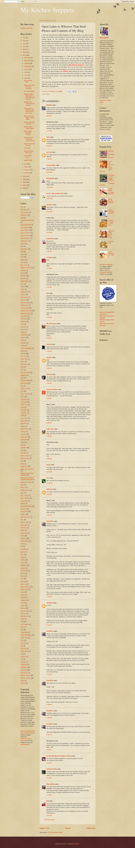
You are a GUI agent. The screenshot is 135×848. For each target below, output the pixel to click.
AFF (22, 207)
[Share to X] (72, 91)
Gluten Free (24, 404)
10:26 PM (49, 172)
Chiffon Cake (24, 305)
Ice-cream (24, 434)
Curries (23, 345)
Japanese (23, 447)
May (25, 78)
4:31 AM (49, 351)
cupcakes (23, 343)
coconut (23, 329)
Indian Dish (24, 437)
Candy (22, 289)
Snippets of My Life (26, 28)
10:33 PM (49, 187)
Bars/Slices (24, 249)
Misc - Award (24, 495)
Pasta (22, 536)
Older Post (90, 828)
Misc (48, 94)
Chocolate (24, 316)
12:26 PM (49, 483)
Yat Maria (50, 257)
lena (48, 478)
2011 (24, 55)
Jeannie (49, 344)
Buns (22, 284)
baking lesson (25, 241)
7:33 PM (49, 674)
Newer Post (44, 828)
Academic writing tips (106, 264)
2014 (24, 46)
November (27, 60)
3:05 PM (49, 494)
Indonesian (24, 439)
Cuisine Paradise (52, 389)
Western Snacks (26, 678)
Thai (22, 646)
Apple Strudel (28, 160)
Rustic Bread (24, 589)
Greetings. (24, 413)
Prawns (23, 562)
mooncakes (24, 501)
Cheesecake (24, 297)
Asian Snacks (25, 235)
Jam (22, 445)
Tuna (22, 659)
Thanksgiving (25, 651)
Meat (22, 485)
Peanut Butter (25, 541)
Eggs (22, 378)
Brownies (23, 278)
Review (23, 576)
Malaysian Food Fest (27, 469)
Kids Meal (24, 453)
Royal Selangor (25, 587)
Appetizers (24, 215)
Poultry (23, 560)
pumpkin (23, 568)
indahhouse (50, 238)
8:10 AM (49, 795)
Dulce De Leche (25, 372)
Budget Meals (25, 281)
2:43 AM (49, 317)
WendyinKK (51, 178)
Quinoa (23, 573)
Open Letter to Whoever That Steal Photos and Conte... (29, 110)
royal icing (24, 584)
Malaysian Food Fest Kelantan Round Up (27, 478)
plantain (23, 552)
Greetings (23, 410)
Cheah (49, 465)
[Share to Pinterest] (76, 91)
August (26, 69)
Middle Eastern (25, 490)
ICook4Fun (50, 521)
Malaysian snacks (26, 482)
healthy (23, 426)
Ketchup (49, 374)
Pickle (22, 544)
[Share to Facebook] (74, 91)
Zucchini (23, 683)
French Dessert (25, 394)
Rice (22, 578)
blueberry (23, 270)
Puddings (23, 565)
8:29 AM (49, 423)
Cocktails (23, 327)
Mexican (23, 487)
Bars (22, 246)
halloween (24, 423)
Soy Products (25, 624)
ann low (49, 152)
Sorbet (23, 619)
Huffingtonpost (25, 744)
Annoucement (25, 212)
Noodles (23, 514)
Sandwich (23, 600)
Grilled (22, 415)
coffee (22, 332)
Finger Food (24, 388)
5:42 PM (49, 515)
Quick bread (24, 570)
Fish (22, 391)
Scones (23, 605)
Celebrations (24, 292)
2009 (24, 179)
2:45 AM (49, 338)
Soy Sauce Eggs (29, 91)
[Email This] (68, 91)
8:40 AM (49, 436)
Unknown (50, 489)
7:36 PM (49, 704)
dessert (23, 353)
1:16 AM (49, 251)
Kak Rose (50, 205)
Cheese (23, 294)
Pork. (22, 554)
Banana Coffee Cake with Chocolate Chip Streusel (29, 96)
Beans (22, 254)
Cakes (22, 286)
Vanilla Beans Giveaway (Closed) (111, 191)
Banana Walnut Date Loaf (28, 151)
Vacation (23, 662)
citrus (22, 324)
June (26, 75)
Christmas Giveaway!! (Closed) (111, 154)
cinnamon (23, 321)
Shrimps (23, 613)
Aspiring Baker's (25, 238)
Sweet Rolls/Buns (26, 635)
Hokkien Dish (25, 429)
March (26, 167)
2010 (24, 176)
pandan (23, 530)
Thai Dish (23, 648)
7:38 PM (49, 718)
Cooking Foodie (52, 769)
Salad (22, 592)
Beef (22, 257)
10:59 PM (49, 198)
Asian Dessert (25, 227)
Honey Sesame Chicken (110, 201)
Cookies (23, 337)
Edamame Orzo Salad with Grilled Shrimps (29, 139)
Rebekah (49, 105)
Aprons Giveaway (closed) (29, 144)
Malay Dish (24, 466)
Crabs (22, 340)
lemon (22, 464)
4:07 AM (49, 815)
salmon (23, 595)
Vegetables (24, 667)
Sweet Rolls (24, 632)
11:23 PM (49, 212)
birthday (23, 260)
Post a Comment (49, 819)
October (27, 63)
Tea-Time (23, 643)
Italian (22, 442)
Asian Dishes (25, 230)
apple (22, 218)
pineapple (23, 549)
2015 (24, 43)
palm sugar (24, 525)
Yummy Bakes (51, 165)
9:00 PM (49, 116)
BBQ (22, 251)
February (27, 170)
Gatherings (24, 399)
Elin (48, 293)
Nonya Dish (24, 511)
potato (22, 557)
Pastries (23, 538)
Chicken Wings (25, 302)
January (27, 173)
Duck (22, 370)
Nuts (22, 519)
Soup (22, 621)
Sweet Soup (24, 638)
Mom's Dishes (25, 498)
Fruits (22, 396)
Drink (22, 367)
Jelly (22, 450)
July (25, 72)
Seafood (23, 608)
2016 (24, 40)
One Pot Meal (25, 522)
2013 (24, 49)
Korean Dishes (25, 458)
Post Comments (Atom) (55, 832)
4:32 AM (49, 763)
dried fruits (24, 364)
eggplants (23, 375)
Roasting (23, 581)
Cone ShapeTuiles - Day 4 (111, 254)
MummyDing (51, 784)
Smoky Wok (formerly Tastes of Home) (59, 756)
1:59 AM (49, 750)
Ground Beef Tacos (28, 156)
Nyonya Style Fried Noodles (29, 127)
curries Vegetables (26, 348)
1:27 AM (49, 268)
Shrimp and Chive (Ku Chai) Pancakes (29, 86)
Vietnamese (24, 673)
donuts (23, 361)
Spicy (22, 627)
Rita (48, 801)
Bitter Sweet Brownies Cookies (27, 132)
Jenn (48, 137)
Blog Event (24, 265)
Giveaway (24, 402)
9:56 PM (49, 159)
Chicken (23, 300)
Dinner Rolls (24, 359)
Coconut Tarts (110, 242)
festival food (24, 383)
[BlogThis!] (70, 91)
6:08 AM (49, 398)
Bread (22, 273)
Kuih (22, 461)
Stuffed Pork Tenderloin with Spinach (29, 103)
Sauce (22, 603)
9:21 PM (49, 131)
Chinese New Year (26, 310)
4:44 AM (49, 368)
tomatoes (23, 656)
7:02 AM (49, 778)
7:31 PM (49, 625)
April (26, 164)
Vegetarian (24, 670)
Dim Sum (23, 356)
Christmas (24, 319)
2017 (24, 38)
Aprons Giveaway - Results (29, 123)
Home (67, 828)
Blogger (77, 844)
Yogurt (22, 681)
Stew (22, 630)
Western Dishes (25, 675)
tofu (22, 654)
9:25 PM (49, 734)
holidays (23, 431)
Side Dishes (24, 616)
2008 (24, 182)
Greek (22, 407)
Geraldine (50, 603)
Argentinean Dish (26, 225)
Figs (22, 386)
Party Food (24, 533)
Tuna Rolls (27, 148)
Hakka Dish (24, 421)
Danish (23, 351)
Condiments (24, 335)
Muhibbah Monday (26, 506)
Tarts (22, 640)
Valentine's (24, 664)
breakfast (23, 276)
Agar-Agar (24, 209)
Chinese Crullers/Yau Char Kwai (111, 223)
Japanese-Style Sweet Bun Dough (111, 234)
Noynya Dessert (25, 517)
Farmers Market (25, 380)
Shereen (49, 357)
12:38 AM (49, 232)
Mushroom (24, 509)
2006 (24, 188)
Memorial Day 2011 (28, 81)
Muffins (23, 503)
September (27, 66)
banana (23, 243)
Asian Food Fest (26, 233)
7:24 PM (49, 597)
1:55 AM (49, 287)
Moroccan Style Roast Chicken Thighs (29, 117)
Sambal (23, 597)
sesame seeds (25, 611)
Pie (22, 546)
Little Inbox (50, 429)
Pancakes (24, 527)
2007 (24, 185)
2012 (24, 52)
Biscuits (23, 262)
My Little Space (52, 323)
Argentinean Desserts (27, 220)
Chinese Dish (25, 308)
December (27, 57)
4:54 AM (49, 383)
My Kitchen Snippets (47, 9)
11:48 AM (49, 472)
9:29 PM (49, 146)
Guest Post (24, 418)
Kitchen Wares (25, 456)
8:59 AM (49, 459)
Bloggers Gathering (26, 268)
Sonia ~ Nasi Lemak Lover (55, 193)
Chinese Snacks (26, 313)
